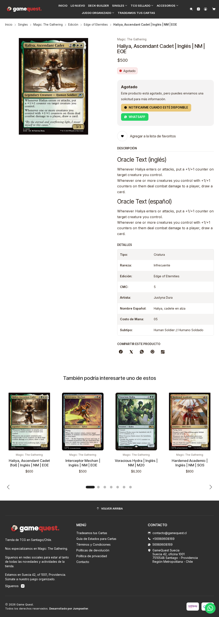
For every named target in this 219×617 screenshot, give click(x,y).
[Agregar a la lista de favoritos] (49, 402)
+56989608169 (163, 539)
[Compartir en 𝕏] (131, 352)
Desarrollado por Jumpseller (68, 608)
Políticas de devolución (92, 550)
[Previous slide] (8, 487)
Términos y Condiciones (93, 544)
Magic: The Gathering (48, 24)
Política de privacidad (91, 556)
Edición (73, 24)
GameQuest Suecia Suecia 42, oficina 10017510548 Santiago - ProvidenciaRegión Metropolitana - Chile (175, 555)
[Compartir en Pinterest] (152, 352)
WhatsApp (137, 117)
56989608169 (162, 544)
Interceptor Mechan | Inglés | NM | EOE (82, 462)
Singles (23, 24)
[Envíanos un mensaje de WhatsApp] (210, 608)
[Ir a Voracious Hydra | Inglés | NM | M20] (136, 421)
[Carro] (213, 9)
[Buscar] (191, 9)
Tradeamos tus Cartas (91, 533)
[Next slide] (210, 487)
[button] (119, 6)
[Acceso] (205, 9)
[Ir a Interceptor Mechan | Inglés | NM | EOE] (82, 421)
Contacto (82, 562)
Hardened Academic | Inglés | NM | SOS (190, 462)
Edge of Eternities (96, 24)
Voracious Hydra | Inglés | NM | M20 (136, 462)
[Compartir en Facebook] (120, 352)
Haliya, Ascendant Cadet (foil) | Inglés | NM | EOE (29, 462)
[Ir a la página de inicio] (24, 9)
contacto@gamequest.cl (169, 533)
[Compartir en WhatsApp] (141, 352)
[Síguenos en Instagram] (198, 9)
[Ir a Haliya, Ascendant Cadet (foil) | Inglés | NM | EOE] (29, 421)
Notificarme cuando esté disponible (158, 107)
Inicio (8, 24)
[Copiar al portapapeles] (162, 352)
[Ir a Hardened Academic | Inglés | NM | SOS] (189, 421)
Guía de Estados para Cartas (96, 539)
